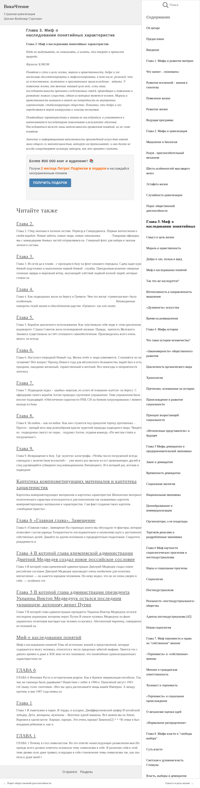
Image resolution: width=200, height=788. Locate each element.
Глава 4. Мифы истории (162, 329)
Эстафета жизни (157, 184)
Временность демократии (163, 473)
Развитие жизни (157, 109)
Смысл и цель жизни (160, 237)
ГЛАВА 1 (26, 735)
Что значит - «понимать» (162, 71)
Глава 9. (25, 448)
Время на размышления (162, 318)
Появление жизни (158, 98)
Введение (152, 50)
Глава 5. (25, 317)
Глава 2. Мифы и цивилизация (166, 131)
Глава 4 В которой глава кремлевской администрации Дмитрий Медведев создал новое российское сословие (75, 556)
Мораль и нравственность (163, 248)
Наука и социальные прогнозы (166, 568)
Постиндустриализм (159, 590)
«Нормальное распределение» (166, 722)
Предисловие (155, 39)
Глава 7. (25, 383)
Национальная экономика (163, 495)
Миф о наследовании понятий (166, 270)
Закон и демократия (159, 462)
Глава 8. (25, 415)
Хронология (154, 377)
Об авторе (153, 28)
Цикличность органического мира (169, 367)
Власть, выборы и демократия (166, 776)
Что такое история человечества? (168, 340)
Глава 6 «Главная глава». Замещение (56, 520)
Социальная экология (160, 484)
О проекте (69, 772)
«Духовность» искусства (162, 307)
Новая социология (158, 627)
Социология (154, 579)
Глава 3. (25, 256)
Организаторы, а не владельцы (167, 521)
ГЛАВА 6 (26, 670)
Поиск (170, 5)
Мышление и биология (161, 142)
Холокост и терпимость (162, 685)
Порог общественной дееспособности (29, 783)
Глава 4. (25, 289)
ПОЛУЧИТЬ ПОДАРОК (50, 182)
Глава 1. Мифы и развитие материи (169, 61)
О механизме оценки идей (163, 712)
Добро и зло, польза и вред (164, 259)
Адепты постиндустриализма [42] (168, 616)
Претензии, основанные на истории (170, 388)
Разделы (86, 772)
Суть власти (154, 749)
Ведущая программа (159, 120)
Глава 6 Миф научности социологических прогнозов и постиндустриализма (166, 552)
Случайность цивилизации (164, 195)
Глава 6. (25, 350)
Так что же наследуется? (162, 281)
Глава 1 (24, 703)
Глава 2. (25, 223)
